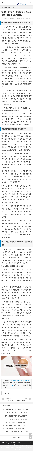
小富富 (12, 385)
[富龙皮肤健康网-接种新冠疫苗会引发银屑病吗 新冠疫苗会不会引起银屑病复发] (22, 5)
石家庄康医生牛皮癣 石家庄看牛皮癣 (15, 425)
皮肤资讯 (7, 7)
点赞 (8, 393)
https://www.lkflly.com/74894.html (19, 380)
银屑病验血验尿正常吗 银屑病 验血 (15, 428)
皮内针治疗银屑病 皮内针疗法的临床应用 (16, 409)
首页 (2, 7)
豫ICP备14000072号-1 (20, 445)
